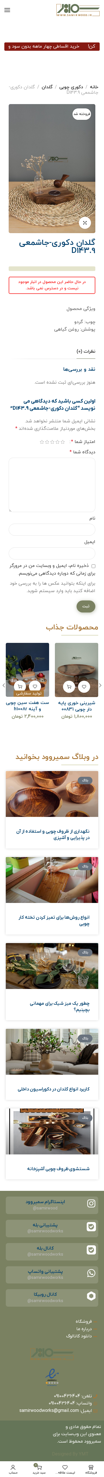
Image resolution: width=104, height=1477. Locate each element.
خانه (94, 87)
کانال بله (45, 1248)
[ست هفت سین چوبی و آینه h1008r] (77, 670)
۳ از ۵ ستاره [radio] (52, 442)
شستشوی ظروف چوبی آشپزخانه (58, 1169)
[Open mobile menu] (7, 10)
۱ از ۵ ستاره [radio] (62, 442)
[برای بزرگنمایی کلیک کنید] (85, 223)
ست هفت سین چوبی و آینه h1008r (76, 706)
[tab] (86, 352)
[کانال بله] (91, 1249)
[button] (69, 686)
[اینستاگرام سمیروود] (91, 1203)
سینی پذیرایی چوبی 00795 (27, 706)
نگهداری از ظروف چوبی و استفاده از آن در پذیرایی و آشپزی (53, 835)
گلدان (47, 87)
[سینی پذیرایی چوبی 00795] (27, 670)
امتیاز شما (83, 442)
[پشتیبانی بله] (91, 1226)
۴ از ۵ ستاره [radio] (47, 442)
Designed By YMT (70, 1454)
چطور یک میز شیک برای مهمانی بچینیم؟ (60, 1007)
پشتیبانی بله (45, 1225)
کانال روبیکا (45, 1295)
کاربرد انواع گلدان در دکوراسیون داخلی (54, 1089)
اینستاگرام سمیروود (45, 1202)
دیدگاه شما (82, 452)
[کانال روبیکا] (91, 1296)
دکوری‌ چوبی (71, 87)
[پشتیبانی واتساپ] (91, 1273)
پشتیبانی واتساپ (45, 1272)
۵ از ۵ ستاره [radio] (41, 442)
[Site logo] (78, 10)
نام (92, 518)
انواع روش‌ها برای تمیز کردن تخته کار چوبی (54, 921)
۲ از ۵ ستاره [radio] (57, 442)
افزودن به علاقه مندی (84, 686)
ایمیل (89, 542)
